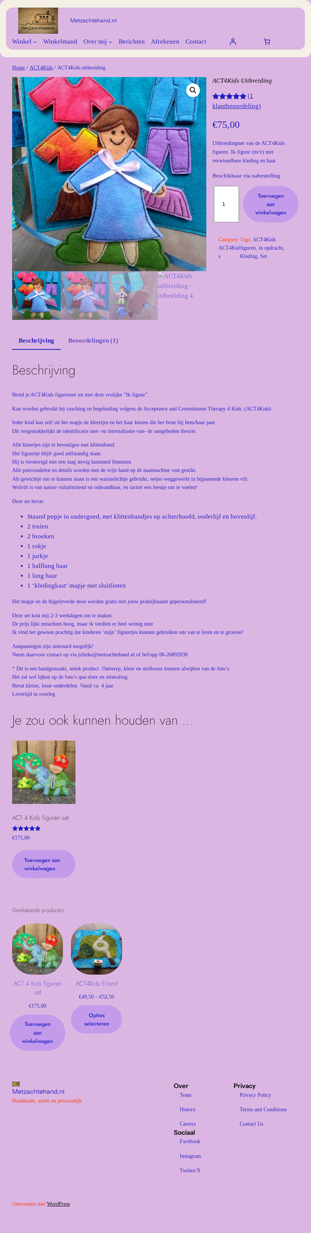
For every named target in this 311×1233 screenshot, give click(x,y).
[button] (193, 90)
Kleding (248, 256)
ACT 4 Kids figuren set (37, 988)
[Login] (232, 42)
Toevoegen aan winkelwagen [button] (42, 864)
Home (18, 67)
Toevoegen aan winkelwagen (270, 204)
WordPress (58, 1204)
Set (263, 256)
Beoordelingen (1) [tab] (93, 340)
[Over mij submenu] (110, 42)
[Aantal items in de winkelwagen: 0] (267, 42)
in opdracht (271, 248)
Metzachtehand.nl (93, 20)
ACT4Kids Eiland (97, 983)
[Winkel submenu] (35, 42)
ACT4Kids (41, 67)
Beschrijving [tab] (36, 340)
